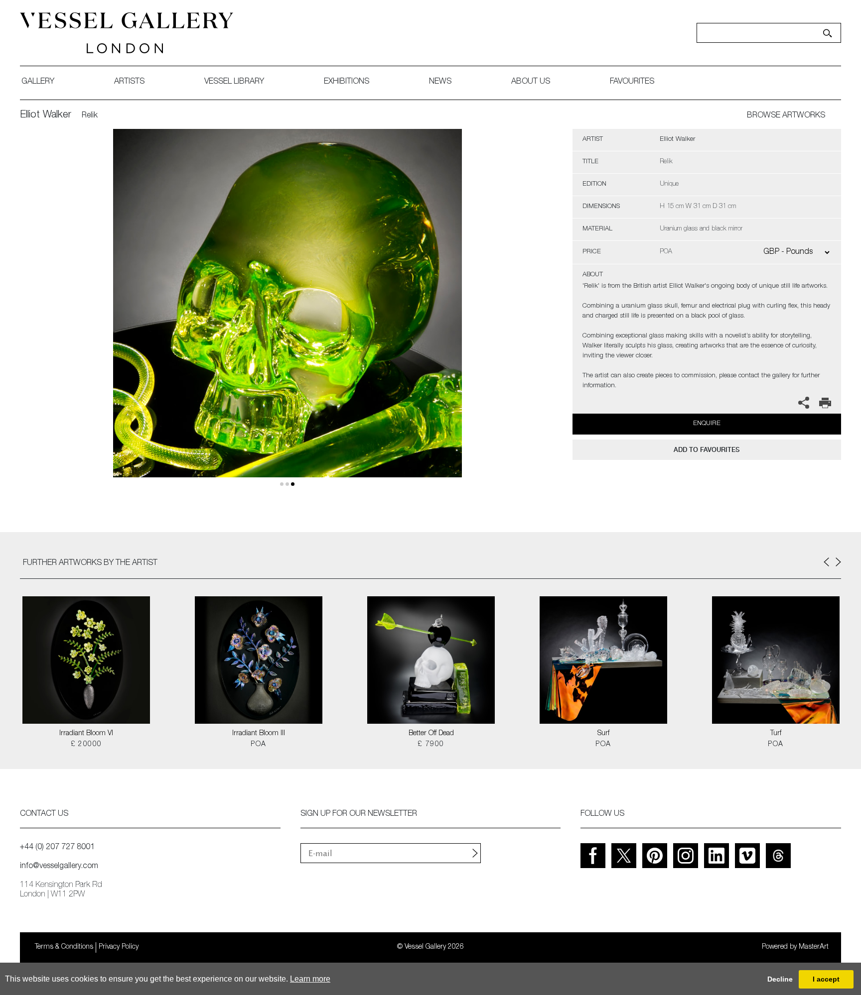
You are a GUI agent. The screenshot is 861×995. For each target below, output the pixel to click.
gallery (37, 82)
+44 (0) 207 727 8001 (57, 848)
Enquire (706, 424)
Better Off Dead (431, 733)
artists (129, 82)
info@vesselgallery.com (59, 867)
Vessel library (234, 82)
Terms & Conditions (64, 947)
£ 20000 (86, 744)
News (440, 82)
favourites (632, 82)
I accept (826, 979)
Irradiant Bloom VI (86, 733)
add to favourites (706, 449)
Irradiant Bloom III (258, 733)
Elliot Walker (45, 115)
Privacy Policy (119, 947)
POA (258, 744)
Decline (780, 979)
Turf (775, 733)
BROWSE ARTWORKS (786, 116)
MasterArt (814, 947)
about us (530, 82)
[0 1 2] (287, 315)
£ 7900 (431, 744)
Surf (603, 733)
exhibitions (346, 82)
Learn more (310, 979)
